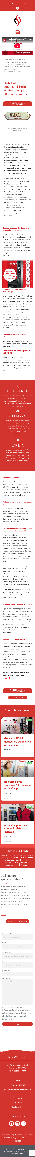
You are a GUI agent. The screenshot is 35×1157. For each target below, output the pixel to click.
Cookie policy (17, 1107)
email (4, 943)
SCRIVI (24, 3)
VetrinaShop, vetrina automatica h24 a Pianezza (15, 828)
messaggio (6, 978)
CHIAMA (11, 3)
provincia (5, 971)
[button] (17, 8)
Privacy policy (17, 1102)
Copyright (17, 1098)
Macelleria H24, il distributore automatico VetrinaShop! (17, 742)
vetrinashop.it (8, 678)
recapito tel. (6, 952)
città (4, 961)
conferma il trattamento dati (12, 1007)
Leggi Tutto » (8, 750)
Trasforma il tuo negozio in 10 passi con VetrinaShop (17, 785)
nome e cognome (8, 933)
